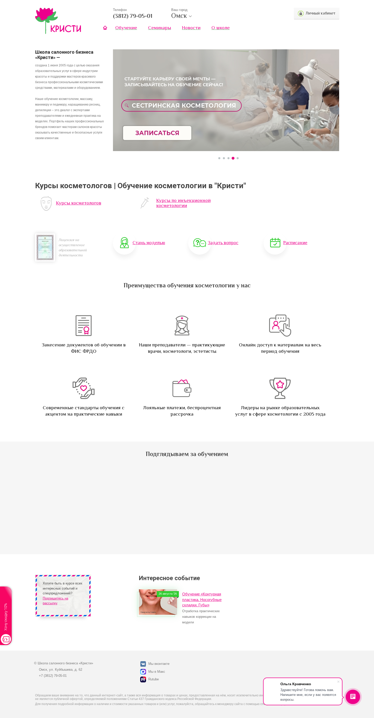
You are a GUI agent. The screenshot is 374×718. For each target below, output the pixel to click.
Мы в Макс (156, 671)
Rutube (153, 679)
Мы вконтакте (158, 664)
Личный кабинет (320, 13)
